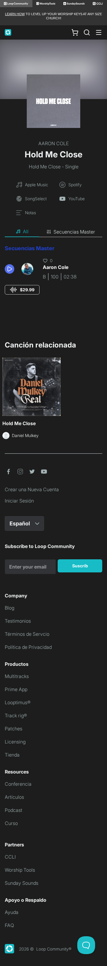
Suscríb (80, 565)
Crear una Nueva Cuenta (32, 489)
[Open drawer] (98, 32)
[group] (22, 290)
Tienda (12, 755)
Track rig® (16, 715)
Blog (9, 608)
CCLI (10, 857)
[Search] (86, 32)
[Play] (9, 269)
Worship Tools (20, 870)
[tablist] (53, 231)
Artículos (14, 797)
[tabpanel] (53, 275)
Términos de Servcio (27, 634)
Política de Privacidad (28, 647)
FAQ (9, 925)
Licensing (15, 742)
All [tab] (26, 231)
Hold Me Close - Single (53, 167)
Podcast (13, 810)
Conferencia (18, 784)
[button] (11, 269)
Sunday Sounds (21, 883)
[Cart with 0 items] (74, 32)
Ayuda (11, 912)
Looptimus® (18, 702)
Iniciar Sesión (19, 501)
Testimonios (18, 621)
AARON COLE (53, 143)
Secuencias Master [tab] (74, 232)
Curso (11, 823)
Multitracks (17, 676)
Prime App (16, 689)
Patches (13, 729)
